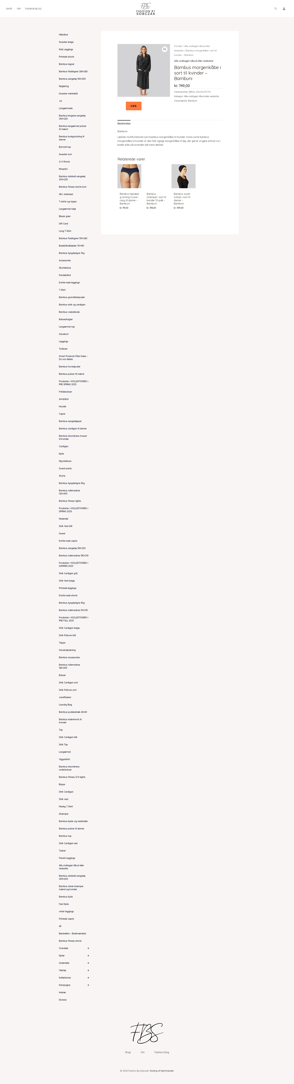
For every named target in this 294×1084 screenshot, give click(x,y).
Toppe (62, 642)
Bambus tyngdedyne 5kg (72, 483)
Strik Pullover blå (67, 635)
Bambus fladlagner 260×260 (73, 71)
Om (19, 8)
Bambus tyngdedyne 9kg (72, 602)
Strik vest (63, 799)
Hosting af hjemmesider (162, 1070)
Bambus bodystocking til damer (71, 138)
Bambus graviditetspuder (72, 297)
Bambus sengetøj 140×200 (72, 78)
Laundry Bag (65, 704)
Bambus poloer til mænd (71, 374)
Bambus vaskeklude (69, 312)
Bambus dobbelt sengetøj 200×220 (72, 178)
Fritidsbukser (65, 391)
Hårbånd (63, 34)
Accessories (65, 260)
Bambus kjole (66, 896)
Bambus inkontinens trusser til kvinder (73, 437)
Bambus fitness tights (70, 501)
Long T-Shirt (65, 231)
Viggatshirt (64, 759)
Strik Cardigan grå (68, 573)
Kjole (61, 453)
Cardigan (63, 446)
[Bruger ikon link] (284, 8)
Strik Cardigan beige (69, 628)
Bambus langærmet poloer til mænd (72, 128)
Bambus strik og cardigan (72, 304)
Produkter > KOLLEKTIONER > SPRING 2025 (73, 510)
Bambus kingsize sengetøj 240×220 (72, 117)
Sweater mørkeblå (68, 93)
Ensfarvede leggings (69, 282)
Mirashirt (63, 169)
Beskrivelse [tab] (123, 123)
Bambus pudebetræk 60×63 (73, 712)
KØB (134, 106)
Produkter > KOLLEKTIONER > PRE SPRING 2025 (73, 383)
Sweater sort (65, 154)
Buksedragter (66, 319)
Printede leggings (67, 588)
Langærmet (65, 752)
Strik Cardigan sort (68, 682)
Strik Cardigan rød (68, 843)
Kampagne (74, 985)
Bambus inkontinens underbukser (69, 768)
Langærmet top (67, 326)
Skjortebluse (65, 461)
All (60, 926)
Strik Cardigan (66, 791)
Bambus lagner (66, 64)
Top (61, 729)
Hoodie (62, 406)
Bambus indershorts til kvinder (70, 721)
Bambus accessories (69, 657)
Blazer (62, 784)
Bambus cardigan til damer (73, 428)
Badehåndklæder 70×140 (71, 245)
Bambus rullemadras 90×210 (73, 610)
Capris (62, 413)
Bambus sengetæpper (70, 421)
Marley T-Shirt (66, 806)
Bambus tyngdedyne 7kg (72, 253)
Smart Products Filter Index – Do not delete (73, 358)
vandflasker (65, 697)
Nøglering (64, 86)
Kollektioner (74, 978)
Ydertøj (74, 970)
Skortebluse (65, 267)
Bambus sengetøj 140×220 (72, 548)
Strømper (63, 814)
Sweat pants (65, 468)
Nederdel (63, 518)
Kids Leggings (66, 49)
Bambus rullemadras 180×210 (74, 555)
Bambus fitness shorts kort (72, 186)
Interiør (62, 992)
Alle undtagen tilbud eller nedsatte (71, 867)
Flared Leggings (67, 858)
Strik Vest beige (67, 580)
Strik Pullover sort (68, 690)
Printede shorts (66, 56)
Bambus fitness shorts (70, 941)
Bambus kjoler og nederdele (73, 821)
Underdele (74, 963)
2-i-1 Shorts (64, 161)
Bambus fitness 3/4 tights (72, 777)
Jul (60, 101)
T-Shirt (62, 290)
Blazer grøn (65, 216)
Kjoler (74, 955)
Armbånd (63, 399)
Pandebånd (65, 275)
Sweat (62, 533)
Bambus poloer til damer (71, 828)
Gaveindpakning (67, 650)
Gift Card (63, 223)
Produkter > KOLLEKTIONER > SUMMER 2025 (73, 564)
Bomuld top (65, 147)
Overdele (74, 948)
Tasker (62, 850)
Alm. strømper (66, 194)
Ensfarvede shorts (68, 595)
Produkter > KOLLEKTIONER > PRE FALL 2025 (73, 619)
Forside (178, 46)
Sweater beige (66, 42)
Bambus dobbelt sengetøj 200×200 (72, 877)
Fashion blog (33, 8)
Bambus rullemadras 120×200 (69, 492)
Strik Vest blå (65, 526)
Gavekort (63, 334)
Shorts (62, 475)
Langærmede (66, 108)
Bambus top (65, 836)
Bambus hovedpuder (69, 366)
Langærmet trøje (67, 209)
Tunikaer (63, 348)
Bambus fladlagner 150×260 (73, 238)
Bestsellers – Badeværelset (72, 933)
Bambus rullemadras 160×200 (69, 666)
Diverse (62, 999)
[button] (275, 9)
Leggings (63, 341)
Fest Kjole (64, 904)
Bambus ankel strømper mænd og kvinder (71, 888)
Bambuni (192, 100)
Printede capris (66, 918)
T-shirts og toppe (68, 201)
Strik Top (63, 744)
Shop (9, 8)
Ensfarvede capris (68, 540)
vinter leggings (66, 911)
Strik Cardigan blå (68, 737)
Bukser (62, 675)
